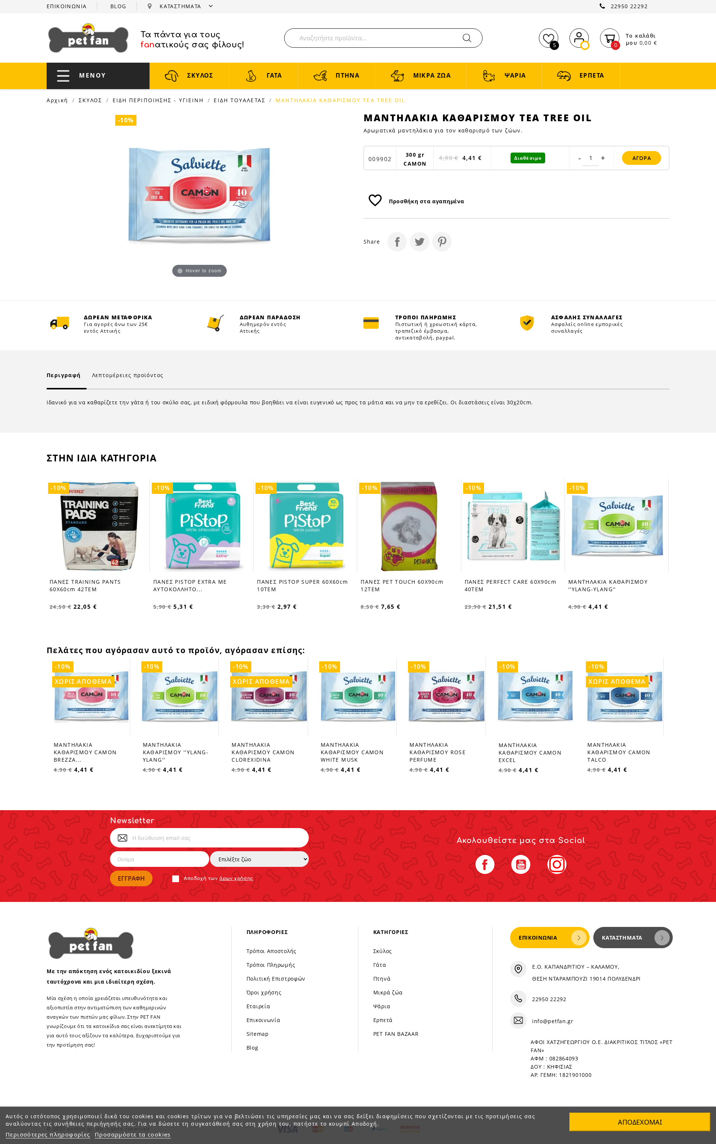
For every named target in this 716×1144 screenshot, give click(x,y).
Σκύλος (382, 951)
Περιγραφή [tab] (64, 375)
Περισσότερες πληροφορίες (48, 1134)
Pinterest (442, 241)
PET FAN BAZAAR (396, 1033)
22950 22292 (629, 6)
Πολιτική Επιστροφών (275, 978)
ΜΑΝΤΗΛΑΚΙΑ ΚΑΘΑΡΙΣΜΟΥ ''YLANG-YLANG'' (608, 585)
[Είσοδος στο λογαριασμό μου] (579, 36)
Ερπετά (383, 1020)
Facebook (484, 864)
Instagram (556, 864)
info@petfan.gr (553, 1021)
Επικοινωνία (263, 1020)
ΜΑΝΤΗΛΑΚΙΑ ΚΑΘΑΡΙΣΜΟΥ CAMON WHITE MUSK (352, 752)
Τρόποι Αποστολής (271, 951)
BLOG (118, 6)
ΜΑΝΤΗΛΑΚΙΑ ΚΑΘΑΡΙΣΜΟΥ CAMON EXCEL (530, 753)
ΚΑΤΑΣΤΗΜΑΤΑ (181, 6)
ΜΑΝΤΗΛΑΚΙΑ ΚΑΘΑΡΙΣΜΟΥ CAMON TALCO (618, 752)
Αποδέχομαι (640, 1122)
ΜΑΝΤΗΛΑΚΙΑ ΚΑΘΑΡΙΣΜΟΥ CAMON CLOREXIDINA (263, 752)
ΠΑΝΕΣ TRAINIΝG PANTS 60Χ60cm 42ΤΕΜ (85, 585)
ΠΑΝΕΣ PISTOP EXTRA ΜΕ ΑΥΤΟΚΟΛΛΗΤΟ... (190, 585)
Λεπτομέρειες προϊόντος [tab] (128, 375)
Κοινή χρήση (397, 241)
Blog (252, 1047)
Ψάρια (381, 1006)
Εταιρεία (258, 1006)
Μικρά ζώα (388, 992)
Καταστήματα (622, 937)
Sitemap (257, 1033)
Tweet (419, 241)
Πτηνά (382, 978)
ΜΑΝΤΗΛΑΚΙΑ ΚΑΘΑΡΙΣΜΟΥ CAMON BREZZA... (85, 752)
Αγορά (641, 158)
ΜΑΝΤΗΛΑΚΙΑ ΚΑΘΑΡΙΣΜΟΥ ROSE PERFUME (437, 752)
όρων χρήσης (236, 878)
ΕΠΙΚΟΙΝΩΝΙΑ (67, 6)
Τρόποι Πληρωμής (270, 964)
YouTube (520, 864)
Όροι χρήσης (264, 992)
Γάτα (379, 964)
